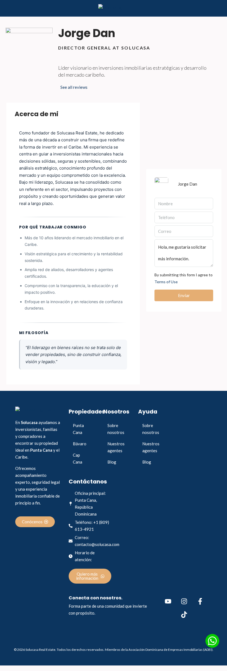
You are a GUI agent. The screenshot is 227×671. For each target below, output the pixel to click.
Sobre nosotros (115, 429)
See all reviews (73, 87)
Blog (111, 461)
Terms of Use (166, 281)
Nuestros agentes (116, 447)
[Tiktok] (184, 614)
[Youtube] (168, 601)
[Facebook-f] (200, 601)
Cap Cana (77, 458)
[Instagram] (184, 601)
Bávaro (79, 443)
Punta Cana (78, 429)
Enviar (184, 295)
